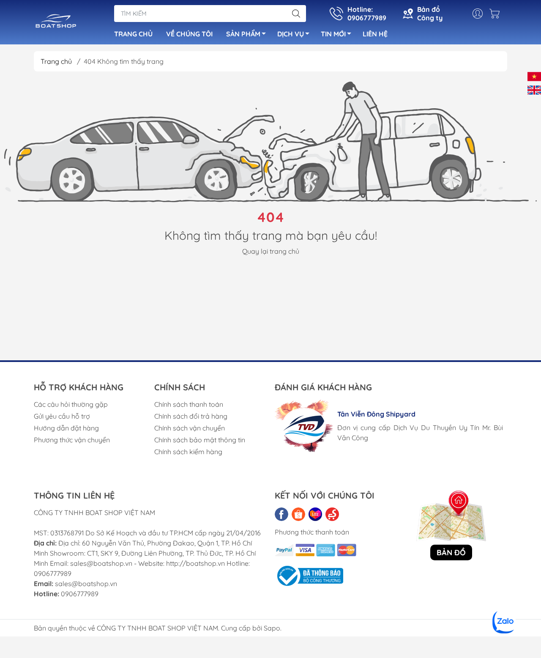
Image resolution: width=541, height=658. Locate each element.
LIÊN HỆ (375, 34)
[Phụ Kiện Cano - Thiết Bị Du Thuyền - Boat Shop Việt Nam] (56, 23)
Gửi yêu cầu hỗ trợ (62, 416)
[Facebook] (281, 514)
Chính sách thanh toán (188, 404)
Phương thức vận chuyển (72, 440)
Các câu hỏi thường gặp (71, 404)
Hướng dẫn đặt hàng (66, 428)
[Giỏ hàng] (496, 13)
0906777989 (79, 593)
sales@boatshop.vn (86, 583)
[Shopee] (298, 514)
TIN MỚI (333, 34)
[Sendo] (332, 514)
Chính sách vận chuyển (189, 428)
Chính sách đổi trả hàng (190, 416)
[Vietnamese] (534, 75)
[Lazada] (315, 514)
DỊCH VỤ (290, 34)
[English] (534, 89)
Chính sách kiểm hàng (188, 451)
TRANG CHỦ (133, 34)
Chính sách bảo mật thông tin (199, 440)
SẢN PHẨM (243, 34)
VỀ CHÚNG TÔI (189, 34)
